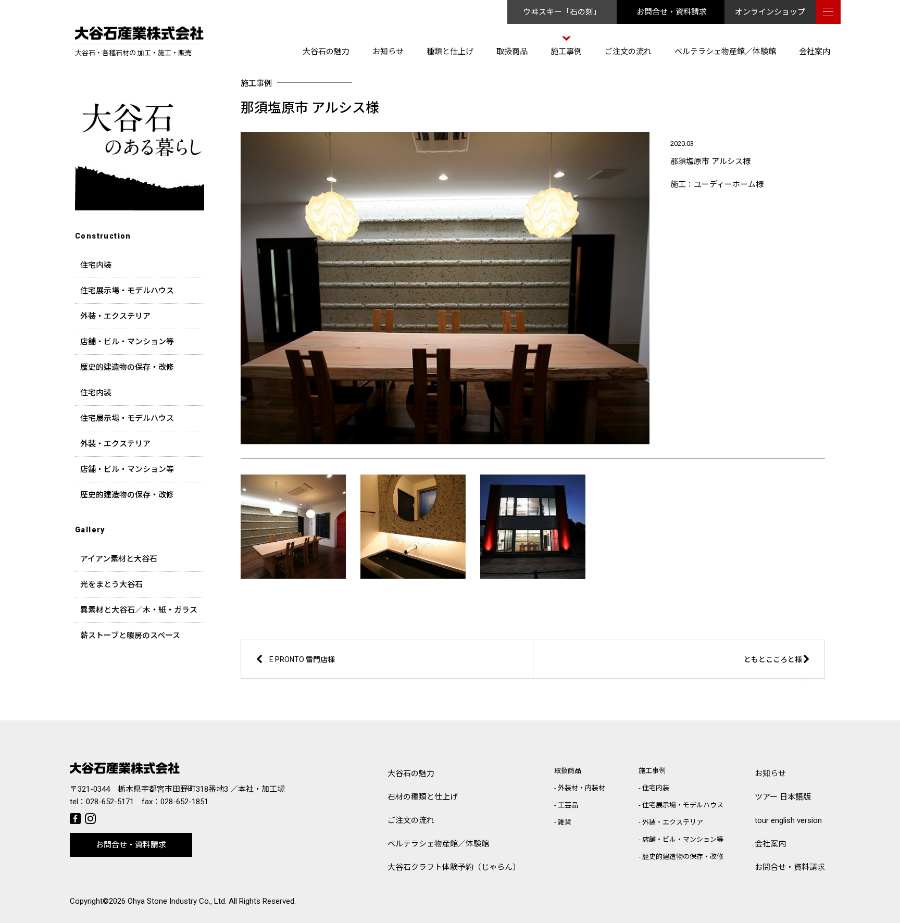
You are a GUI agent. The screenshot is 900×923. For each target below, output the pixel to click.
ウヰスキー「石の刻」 (562, 12)
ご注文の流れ (628, 51)
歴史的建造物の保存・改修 (127, 367)
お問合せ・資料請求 (671, 12)
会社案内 (814, 51)
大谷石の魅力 (326, 51)
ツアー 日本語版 (783, 797)
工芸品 (568, 805)
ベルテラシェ (438, 844)
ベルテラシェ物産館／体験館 (725, 51)
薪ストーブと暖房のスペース (130, 635)
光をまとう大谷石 (111, 584)
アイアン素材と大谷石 (118, 559)
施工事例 (566, 51)
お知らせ (388, 51)
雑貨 (564, 822)
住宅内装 (95, 265)
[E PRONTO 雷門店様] (363, 676)
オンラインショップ (770, 12)
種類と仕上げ (450, 51)
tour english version (788, 820)
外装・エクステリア (115, 316)
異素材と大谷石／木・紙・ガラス (138, 610)
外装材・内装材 (581, 788)
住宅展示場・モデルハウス (127, 290)
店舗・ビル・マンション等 (127, 341)
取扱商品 (512, 51)
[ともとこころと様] (702, 676)
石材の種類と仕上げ (423, 797)
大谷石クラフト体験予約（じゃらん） (454, 867)
